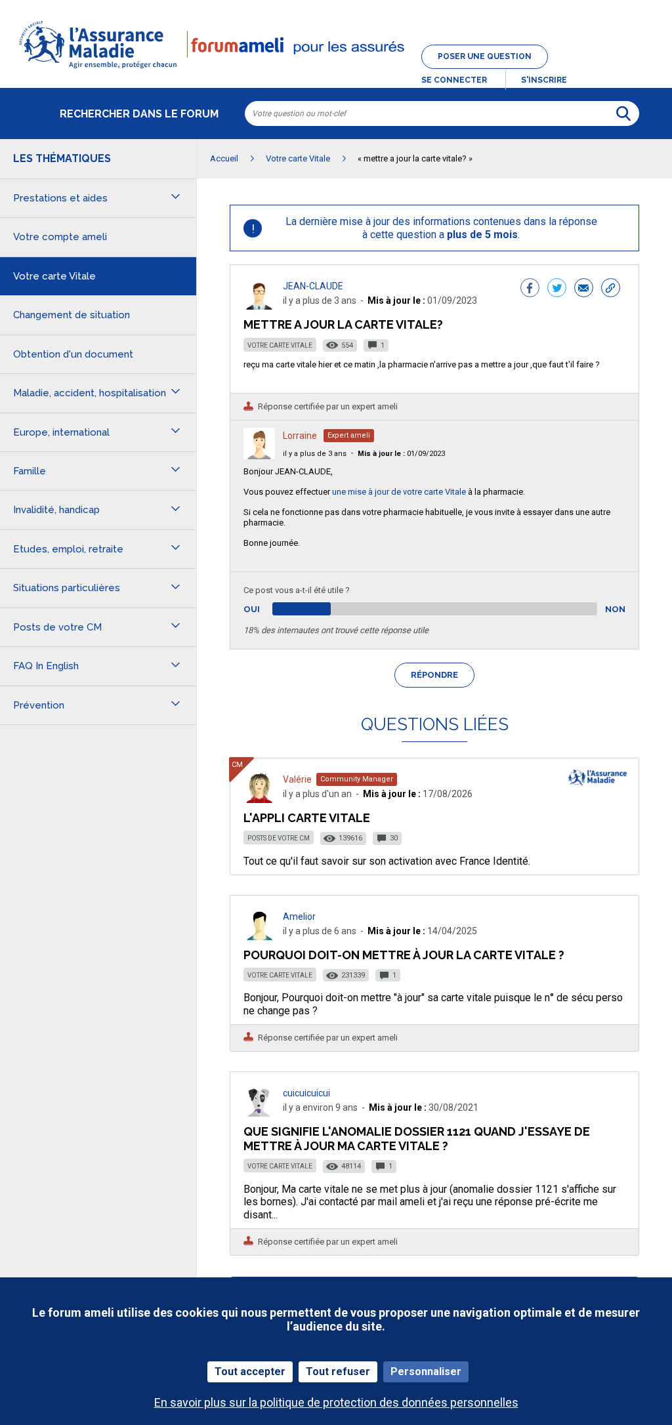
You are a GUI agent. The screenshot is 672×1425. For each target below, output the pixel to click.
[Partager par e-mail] (583, 289)
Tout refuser (338, 1371)
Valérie (297, 779)
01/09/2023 (401, 453)
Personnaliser (425, 1371)
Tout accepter (250, 1371)
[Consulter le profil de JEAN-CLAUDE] (259, 306)
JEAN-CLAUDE (313, 286)
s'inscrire (544, 80)
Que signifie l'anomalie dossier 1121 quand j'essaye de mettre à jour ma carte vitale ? (416, 1139)
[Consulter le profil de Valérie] (259, 799)
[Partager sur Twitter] (556, 289)
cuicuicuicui (306, 1093)
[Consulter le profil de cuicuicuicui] (259, 1113)
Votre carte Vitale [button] (54, 276)
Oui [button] (266, 609)
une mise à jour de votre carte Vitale (399, 492)
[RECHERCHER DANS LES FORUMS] (623, 113)
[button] (336, 69)
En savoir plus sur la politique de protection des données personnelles (336, 1402)
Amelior (299, 916)
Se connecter (454, 80)
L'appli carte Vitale (306, 818)
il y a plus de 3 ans (314, 453)
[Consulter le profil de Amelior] (259, 936)
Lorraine (300, 435)
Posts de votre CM (278, 838)
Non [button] (615, 609)
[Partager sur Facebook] (529, 289)
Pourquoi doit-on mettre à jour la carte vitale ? (403, 955)
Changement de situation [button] (71, 315)
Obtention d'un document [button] (73, 354)
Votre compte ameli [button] (60, 237)
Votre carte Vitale (279, 345)
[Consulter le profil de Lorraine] (259, 455)
